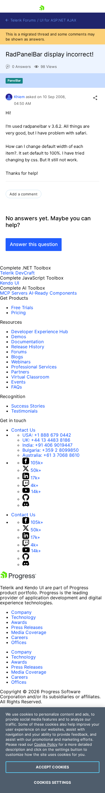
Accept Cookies (52, 767)
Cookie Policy (45, 744)
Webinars (21, 361)
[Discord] (25, 505)
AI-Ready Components (53, 293)
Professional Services (34, 367)
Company (21, 612)
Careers (19, 637)
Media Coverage (28, 632)
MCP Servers (13, 293)
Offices (18, 642)
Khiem (19, 96)
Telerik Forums (22, 20)
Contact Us (23, 430)
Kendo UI (9, 283)
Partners (20, 372)
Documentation (27, 341)
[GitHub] (25, 499)
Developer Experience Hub (39, 331)
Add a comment (24, 194)
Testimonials (24, 411)
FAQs (16, 387)
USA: (46, 434)
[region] (52, 750)
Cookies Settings (52, 782)
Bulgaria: (50, 450)
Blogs (17, 356)
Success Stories (28, 406)
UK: (46, 439)
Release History (27, 346)
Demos (18, 336)
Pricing (18, 312)
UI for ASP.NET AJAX (58, 20)
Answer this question (34, 244)
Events (18, 382)
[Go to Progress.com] (18, 578)
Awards (19, 622)
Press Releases (27, 627)
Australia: (51, 455)
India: (47, 445)
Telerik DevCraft (17, 273)
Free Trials (22, 307)
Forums (19, 351)
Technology (23, 617)
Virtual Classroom (30, 377)
